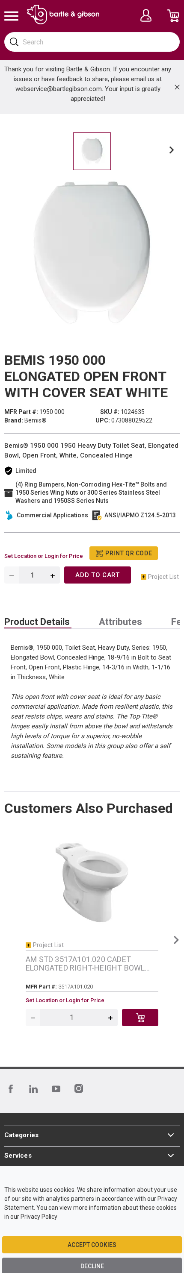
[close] (177, 87)
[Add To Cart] (140, 1017)
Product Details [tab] (37, 622)
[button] (171, 151)
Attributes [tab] (120, 622)
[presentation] (37, 622)
